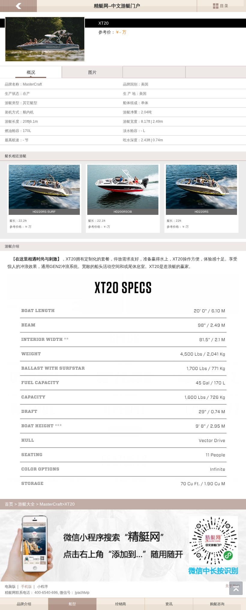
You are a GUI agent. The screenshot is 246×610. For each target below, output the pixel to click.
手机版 (26, 586)
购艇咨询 (217, 604)
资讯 (168, 604)
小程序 (42, 586)
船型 (72, 604)
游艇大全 (26, 504)
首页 (9, 504)
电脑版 (10, 586)
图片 (92, 72)
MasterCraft (51, 504)
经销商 (120, 604)
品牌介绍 (24, 604)
